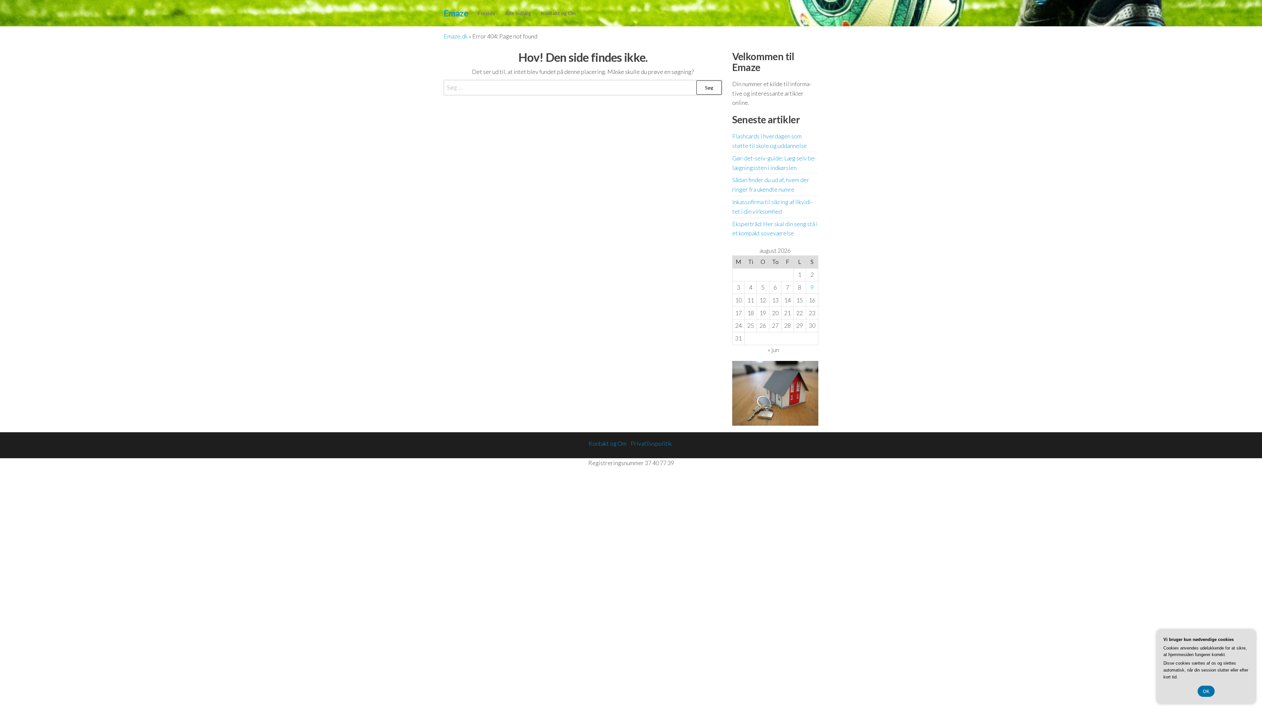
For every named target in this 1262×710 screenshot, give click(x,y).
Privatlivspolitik (651, 443)
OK (1206, 691)
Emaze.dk (456, 36)
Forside (486, 13)
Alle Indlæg (518, 13)
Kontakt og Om (558, 13)
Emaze (456, 13)
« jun (773, 349)
